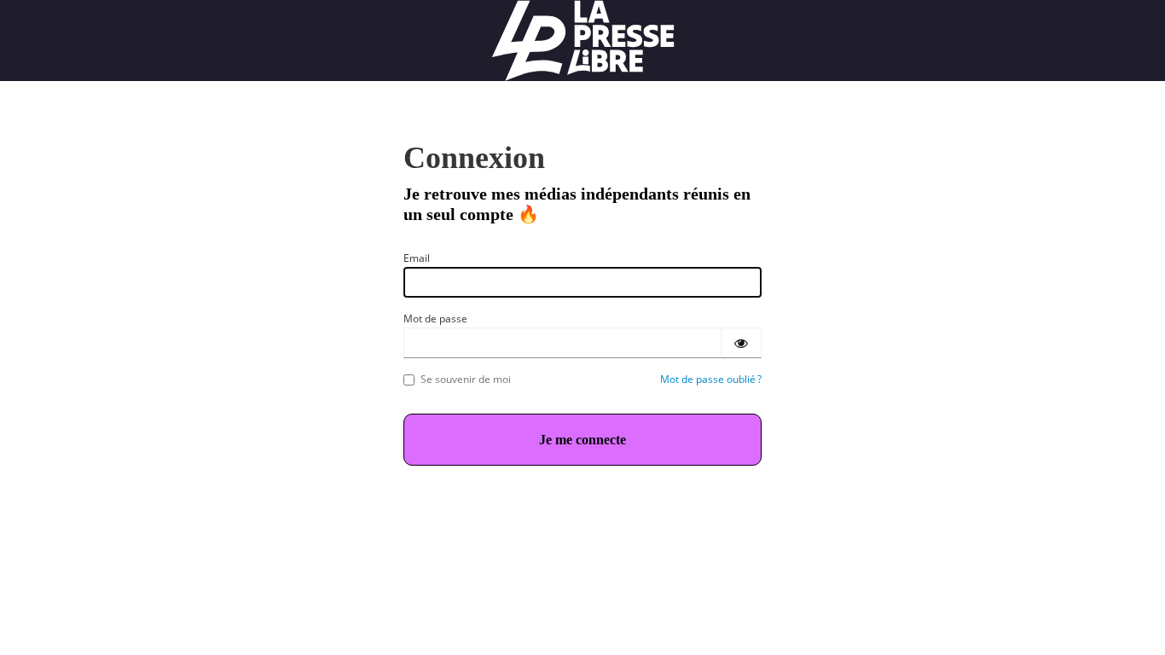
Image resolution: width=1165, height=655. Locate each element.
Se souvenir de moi (465, 379)
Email (416, 258)
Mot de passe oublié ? (711, 379)
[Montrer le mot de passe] (741, 343)
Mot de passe (435, 318)
